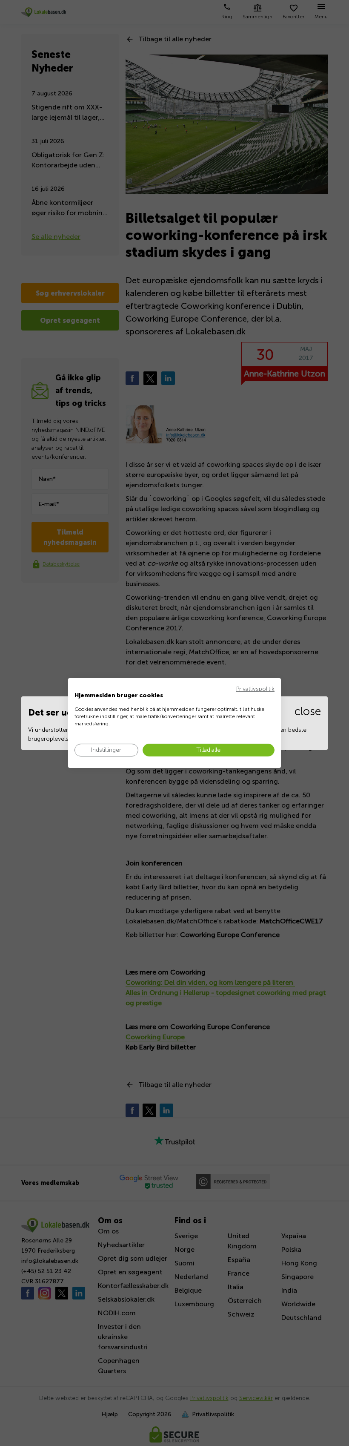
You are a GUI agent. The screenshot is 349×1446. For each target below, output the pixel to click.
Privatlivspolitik (255, 689)
